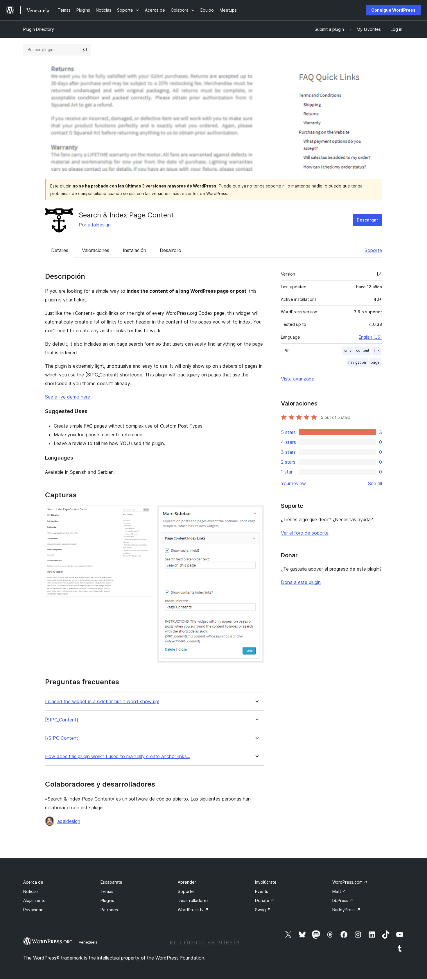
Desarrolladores (193, 900)
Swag (263, 909)
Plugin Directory (38, 29)
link (377, 350)
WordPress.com (349, 882)
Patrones (109, 909)
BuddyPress (346, 909)
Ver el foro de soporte (305, 533)
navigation (357, 362)
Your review (293, 483)
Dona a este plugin (301, 582)
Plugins (107, 900)
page (375, 362)
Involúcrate (266, 882)
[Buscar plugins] (85, 50)
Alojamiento (34, 900)
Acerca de (33, 882)
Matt (339, 891)
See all (375, 483)
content (362, 350)
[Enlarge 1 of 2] (144, 513)
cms (347, 350)
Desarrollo (170, 250)
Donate (264, 900)
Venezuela (88, 942)
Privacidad (33, 909)
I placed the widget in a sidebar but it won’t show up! (102, 701)
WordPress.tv (193, 909)
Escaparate (111, 882)
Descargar (367, 219)
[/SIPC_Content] (62, 738)
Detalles (59, 250)
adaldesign (99, 225)
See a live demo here (67, 397)
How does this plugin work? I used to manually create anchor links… (117, 756)
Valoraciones (95, 250)
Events (261, 891)
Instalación (134, 250)
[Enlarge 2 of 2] (256, 513)
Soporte (373, 250)
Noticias (31, 891)
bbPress (342, 900)
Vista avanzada (297, 379)
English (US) (370, 337)
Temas (107, 891)
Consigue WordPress (393, 10)
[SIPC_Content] (61, 720)
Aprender (187, 882)
